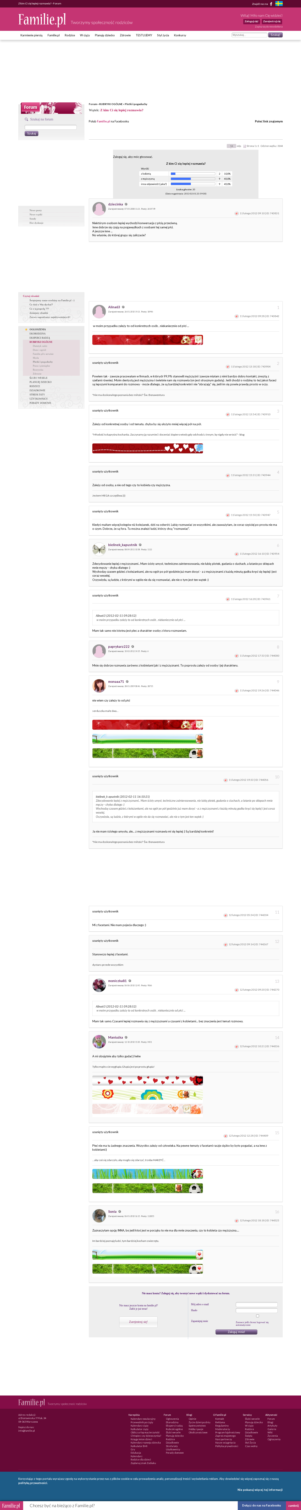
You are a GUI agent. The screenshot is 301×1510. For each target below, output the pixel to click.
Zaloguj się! (251, 21)
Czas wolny (251, 1446)
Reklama (220, 1422)
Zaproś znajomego (225, 1435)
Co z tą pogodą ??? (39, 308)
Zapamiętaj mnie (199, 1321)
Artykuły (272, 1425)
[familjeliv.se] (279, 4)
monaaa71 (116, 681)
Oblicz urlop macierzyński (145, 1432)
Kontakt (219, 1418)
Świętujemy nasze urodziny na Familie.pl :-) (52, 300)
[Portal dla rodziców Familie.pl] (42, 26)
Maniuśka (116, 1037)
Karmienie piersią (31, 35)
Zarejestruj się (272, 21)
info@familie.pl (26, 1430)
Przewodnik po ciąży (142, 1422)
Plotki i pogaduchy (136, 104)
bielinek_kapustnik (123, 545)
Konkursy (180, 35)
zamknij (293, 1505)
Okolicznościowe (198, 1432)
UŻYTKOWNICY (39, 398)
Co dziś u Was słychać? (41, 304)
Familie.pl (54, 35)
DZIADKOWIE (37, 390)
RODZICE (35, 386)
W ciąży (85, 35)
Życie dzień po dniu (199, 1422)
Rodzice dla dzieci (141, 1459)
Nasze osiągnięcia (225, 1442)
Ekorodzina (172, 1422)
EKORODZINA (38, 333)
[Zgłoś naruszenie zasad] (236, 213)
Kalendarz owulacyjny (143, 1418)
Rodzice (70, 35)
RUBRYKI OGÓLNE (111, 104)
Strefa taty (172, 1446)
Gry (133, 1449)
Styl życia (163, 35)
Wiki (270, 1432)
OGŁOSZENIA (38, 329)
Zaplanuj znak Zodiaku (143, 1463)
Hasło (194, 1310)
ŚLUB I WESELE (39, 378)
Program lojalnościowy (227, 1432)
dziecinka (116, 204)
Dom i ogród (39, 350)
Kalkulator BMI (139, 1446)
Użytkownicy (173, 1449)
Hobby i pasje (196, 1429)
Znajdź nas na (260, 3)
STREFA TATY (37, 394)
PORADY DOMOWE (40, 403)
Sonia (112, 1211)
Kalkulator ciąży (140, 1429)
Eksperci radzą (174, 1425)
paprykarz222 (119, 646)
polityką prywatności (32, 1483)
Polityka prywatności (226, 1446)
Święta (248, 1435)
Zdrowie (125, 35)
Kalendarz (136, 1456)
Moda (36, 357)
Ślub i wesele (173, 1432)
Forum (93, 104)
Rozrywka (38, 369)
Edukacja (136, 1452)
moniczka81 (117, 981)
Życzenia (273, 1435)
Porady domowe (175, 1452)
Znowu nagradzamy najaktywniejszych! (50, 317)
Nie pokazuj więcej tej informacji (260, 1490)
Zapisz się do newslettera (269, 26)
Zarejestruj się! (138, 1322)
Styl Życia (250, 1442)
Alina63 (114, 307)
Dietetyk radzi (40, 346)
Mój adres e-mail (200, 1304)
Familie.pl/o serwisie (43, 354)
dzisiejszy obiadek (39, 313)
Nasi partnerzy (223, 1439)
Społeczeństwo (197, 1425)
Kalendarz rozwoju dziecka (146, 1442)
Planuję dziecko (105, 35)
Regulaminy (222, 1425)
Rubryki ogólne (174, 1429)
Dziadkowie (172, 1442)
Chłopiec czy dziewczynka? (146, 1435)
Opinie (192, 1418)
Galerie (272, 1429)
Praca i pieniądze (41, 365)
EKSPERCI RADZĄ (40, 337)
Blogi (270, 1422)
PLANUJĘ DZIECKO (41, 382)
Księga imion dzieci (141, 1439)
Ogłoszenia (172, 1418)
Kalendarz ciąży (140, 1425)
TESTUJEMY (144, 35)
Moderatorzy (222, 1429)
